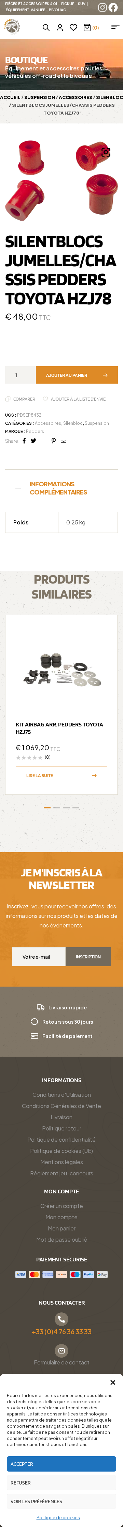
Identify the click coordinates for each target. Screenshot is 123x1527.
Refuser (21, 1483)
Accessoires (75, 97)
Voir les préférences (36, 1501)
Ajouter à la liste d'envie (78, 399)
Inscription (88, 956)
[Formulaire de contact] (61, 1351)
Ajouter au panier (66, 375)
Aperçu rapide (98, 650)
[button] (112, 1382)
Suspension (39, 97)
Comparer (24, 399)
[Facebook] (113, 7)
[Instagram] (102, 7)
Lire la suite (39, 775)
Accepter (22, 1464)
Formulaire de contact (62, 1362)
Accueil (10, 97)
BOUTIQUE (26, 59)
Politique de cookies (58, 1517)
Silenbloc (109, 97)
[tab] (61, 487)
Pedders (35, 431)
